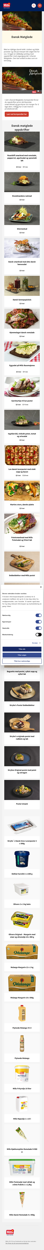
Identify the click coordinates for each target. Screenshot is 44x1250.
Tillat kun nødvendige (22, 661)
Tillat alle (22, 649)
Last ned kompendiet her (17, 114)
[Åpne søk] (34, 5)
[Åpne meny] (40, 5)
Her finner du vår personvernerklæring (17, 1243)
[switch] (39, 621)
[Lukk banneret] (41, 587)
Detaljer (35, 643)
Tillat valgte (22, 655)
